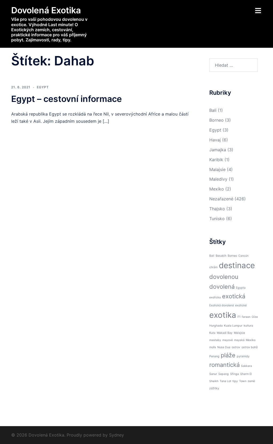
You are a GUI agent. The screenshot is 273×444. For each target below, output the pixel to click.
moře (212, 347)
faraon (246, 317)
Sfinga (234, 374)
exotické (241, 305)
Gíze (255, 317)
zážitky (214, 388)
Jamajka (217, 149)
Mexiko (216, 189)
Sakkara (246, 366)
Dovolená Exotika (46, 10)
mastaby (215, 340)
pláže (228, 355)
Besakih (221, 255)
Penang (214, 356)
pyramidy (243, 356)
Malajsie (217, 169)
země (251, 381)
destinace (237, 265)
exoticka (215, 297)
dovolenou (223, 276)
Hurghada (216, 325)
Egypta (241, 288)
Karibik (216, 159)
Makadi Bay (224, 333)
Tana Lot (225, 381)
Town (242, 381)
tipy (235, 381)
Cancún (243, 255)
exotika (222, 315)
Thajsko (217, 208)
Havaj (215, 139)
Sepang (223, 374)
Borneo (216, 120)
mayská (239, 340)
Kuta (212, 333)
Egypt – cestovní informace (66, 99)
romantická (224, 364)
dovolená (222, 286)
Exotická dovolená (221, 305)
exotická (233, 296)
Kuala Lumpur (233, 325)
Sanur (213, 374)
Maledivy (218, 179)
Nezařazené (221, 198)
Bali (212, 110)
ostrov (236, 347)
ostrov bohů (250, 347)
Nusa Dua (223, 347)
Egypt (43, 87)
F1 (239, 317)
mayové (227, 340)
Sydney (116, 435)
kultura (248, 325)
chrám (213, 267)
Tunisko (217, 218)
